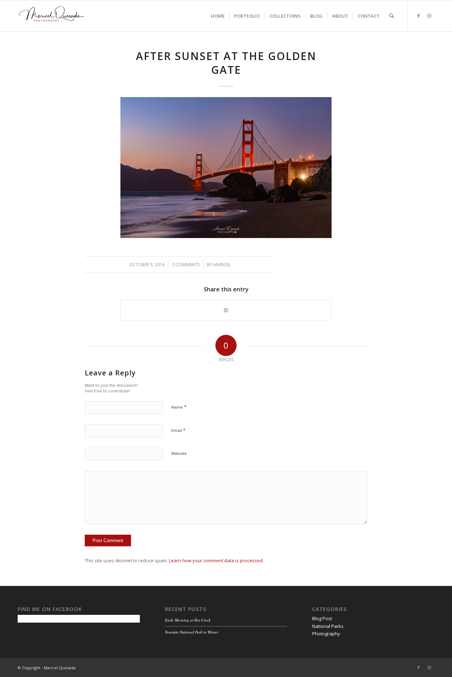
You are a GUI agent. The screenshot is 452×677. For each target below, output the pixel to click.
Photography (326, 633)
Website (179, 453)
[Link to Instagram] (429, 15)
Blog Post (322, 618)
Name (178, 407)
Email (178, 430)
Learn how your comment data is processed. (216, 560)
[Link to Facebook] (418, 15)
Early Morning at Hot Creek (187, 620)
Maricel (222, 265)
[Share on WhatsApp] (226, 310)
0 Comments (186, 265)
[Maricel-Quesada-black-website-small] (51, 15)
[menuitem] (217, 15)
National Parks (328, 626)
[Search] (391, 15)
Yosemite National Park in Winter (191, 632)
